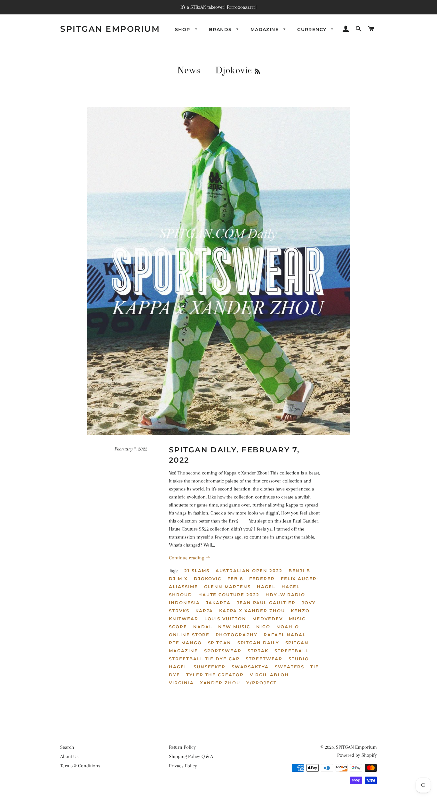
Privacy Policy (183, 766)
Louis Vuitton (225, 618)
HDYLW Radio (285, 594)
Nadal (202, 626)
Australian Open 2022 (249, 570)
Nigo (263, 626)
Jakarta (218, 602)
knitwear (183, 618)
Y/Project (261, 682)
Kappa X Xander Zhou (252, 610)
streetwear (264, 658)
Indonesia (184, 602)
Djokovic (208, 578)
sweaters (290, 666)
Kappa (204, 610)
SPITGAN (220, 642)
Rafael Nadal (285, 634)
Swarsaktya (250, 666)
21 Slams (197, 570)
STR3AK (258, 650)
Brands (221, 29)
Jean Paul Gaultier (266, 602)
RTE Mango (185, 642)
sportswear (223, 650)
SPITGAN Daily (258, 642)
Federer (262, 578)
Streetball (291, 650)
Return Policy (182, 747)
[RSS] (257, 72)
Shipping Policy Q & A (191, 756)
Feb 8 (235, 578)
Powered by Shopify (357, 755)
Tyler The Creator (215, 674)
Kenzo (300, 610)
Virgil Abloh (269, 674)
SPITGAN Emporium (110, 29)
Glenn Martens (227, 586)
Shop (183, 29)
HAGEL (266, 586)
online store (189, 634)
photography (236, 634)
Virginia (181, 682)
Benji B (300, 570)
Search (67, 747)
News (188, 71)
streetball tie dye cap (204, 658)
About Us (69, 756)
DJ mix (178, 578)
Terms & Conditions (80, 766)
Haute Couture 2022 (228, 594)
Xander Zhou (220, 682)
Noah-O (287, 626)
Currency (312, 29)
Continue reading (187, 558)
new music (234, 626)
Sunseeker (210, 666)
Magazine (265, 29)
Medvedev (267, 618)
